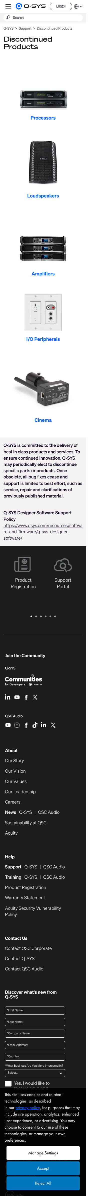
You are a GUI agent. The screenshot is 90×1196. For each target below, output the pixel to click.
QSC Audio (14, 718)
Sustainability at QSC (25, 823)
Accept (43, 1168)
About (11, 751)
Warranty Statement (25, 898)
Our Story (14, 761)
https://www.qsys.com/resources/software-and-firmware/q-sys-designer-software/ (43, 532)
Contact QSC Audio (24, 969)
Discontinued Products (54, 28)
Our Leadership (20, 792)
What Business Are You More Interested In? (34, 1066)
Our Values (16, 781)
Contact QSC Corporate (28, 948)
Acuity (11, 833)
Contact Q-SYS (19, 959)
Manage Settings (43, 1153)
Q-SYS (9, 28)
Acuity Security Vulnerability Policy (33, 911)
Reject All (43, 1183)
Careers (12, 802)
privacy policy (28, 1108)
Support (25, 28)
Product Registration (25, 887)
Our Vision (15, 771)
